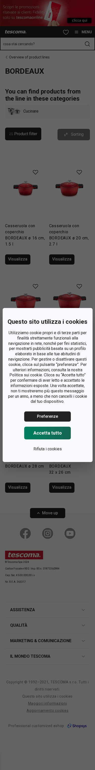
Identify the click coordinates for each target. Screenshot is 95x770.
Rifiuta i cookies (47, 448)
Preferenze (47, 416)
